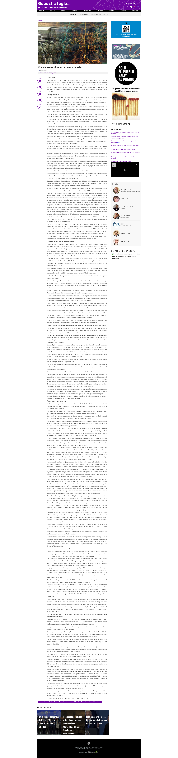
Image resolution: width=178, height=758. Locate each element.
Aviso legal (97, 748)
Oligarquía (61, 702)
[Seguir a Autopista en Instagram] (129, 3)
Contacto (79, 748)
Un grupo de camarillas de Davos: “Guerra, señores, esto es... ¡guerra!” (49, 721)
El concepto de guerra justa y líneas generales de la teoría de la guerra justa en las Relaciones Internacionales (72, 725)
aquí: (118, 142)
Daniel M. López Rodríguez (128, 207)
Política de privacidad (88, 748)
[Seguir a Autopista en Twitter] (126, 3)
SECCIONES (74, 11)
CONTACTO (123, 11)
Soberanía (76, 702)
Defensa (40, 20)
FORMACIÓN (135, 11)
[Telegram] (89, 744)
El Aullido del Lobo (126, 242)
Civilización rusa (97, 702)
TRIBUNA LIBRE (87, 11)
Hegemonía (69, 702)
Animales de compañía (126, 215)
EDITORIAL (63, 11)
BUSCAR (137, 3)
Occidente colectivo (86, 702)
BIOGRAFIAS (111, 11)
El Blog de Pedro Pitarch (127, 189)
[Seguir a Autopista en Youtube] (131, 3)
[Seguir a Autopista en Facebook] (124, 3)
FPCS (122, 224)
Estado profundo (53, 702)
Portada (41, 11)
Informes (100, 11)
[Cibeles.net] (93, 752)
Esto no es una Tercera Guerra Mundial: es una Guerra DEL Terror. (96, 720)
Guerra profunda (43, 702)
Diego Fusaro (124, 198)
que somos (52, 11)
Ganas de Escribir (125, 233)
